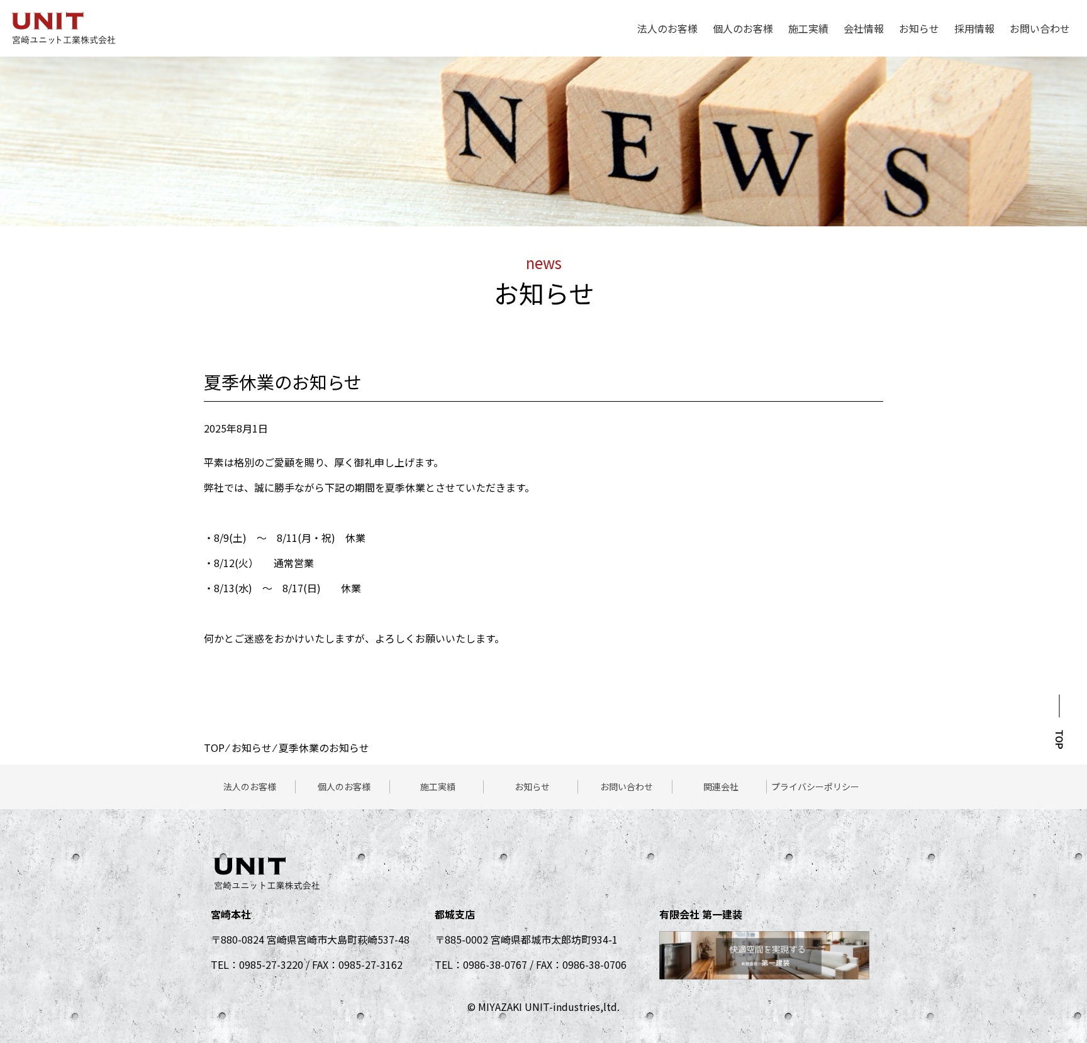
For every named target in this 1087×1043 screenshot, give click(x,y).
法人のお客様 (667, 28)
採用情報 (974, 28)
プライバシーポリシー (815, 786)
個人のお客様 (743, 28)
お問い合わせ (1040, 28)
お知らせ (919, 28)
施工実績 (808, 28)
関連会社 (721, 786)
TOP (214, 747)
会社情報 (864, 28)
